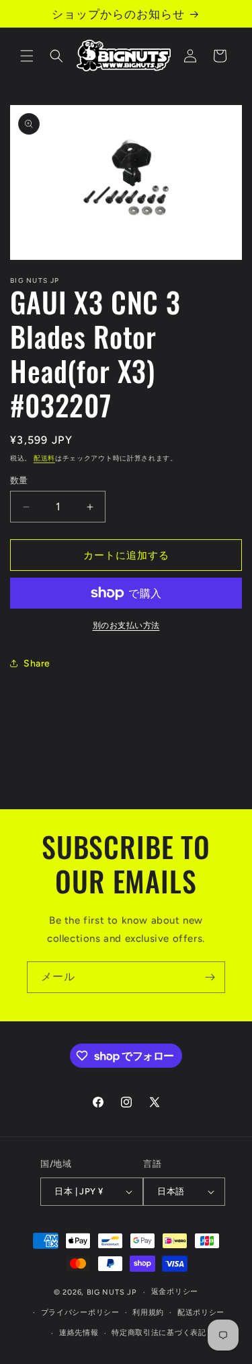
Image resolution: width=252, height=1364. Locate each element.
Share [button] (37, 663)
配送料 (44, 458)
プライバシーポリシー (80, 1312)
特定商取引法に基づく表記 (159, 1332)
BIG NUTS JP (111, 1292)
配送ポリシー (200, 1312)
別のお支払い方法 (126, 625)
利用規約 (148, 1312)
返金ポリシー (174, 1291)
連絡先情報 (79, 1332)
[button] (27, 56)
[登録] (209, 977)
